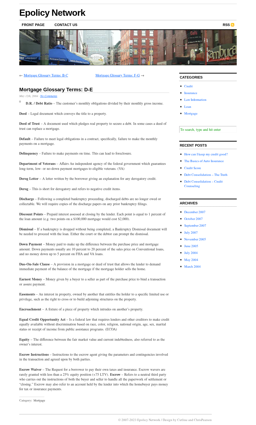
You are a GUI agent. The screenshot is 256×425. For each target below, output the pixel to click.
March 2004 (192, 266)
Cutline (182, 419)
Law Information (195, 99)
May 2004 (191, 259)
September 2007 (195, 225)
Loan (187, 106)
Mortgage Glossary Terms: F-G (118, 75)
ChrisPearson (203, 419)
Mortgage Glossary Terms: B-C (46, 75)
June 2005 (191, 246)
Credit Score (192, 168)
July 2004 (191, 252)
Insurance (190, 93)
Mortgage (39, 400)
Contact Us (65, 25)
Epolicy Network (52, 13)
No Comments (48, 96)
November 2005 (195, 239)
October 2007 (193, 218)
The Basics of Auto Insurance (204, 161)
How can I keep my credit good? (206, 154)
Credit (188, 86)
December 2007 (195, 212)
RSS (226, 25)
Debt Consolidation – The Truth (206, 174)
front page (33, 25)
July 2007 (191, 232)
